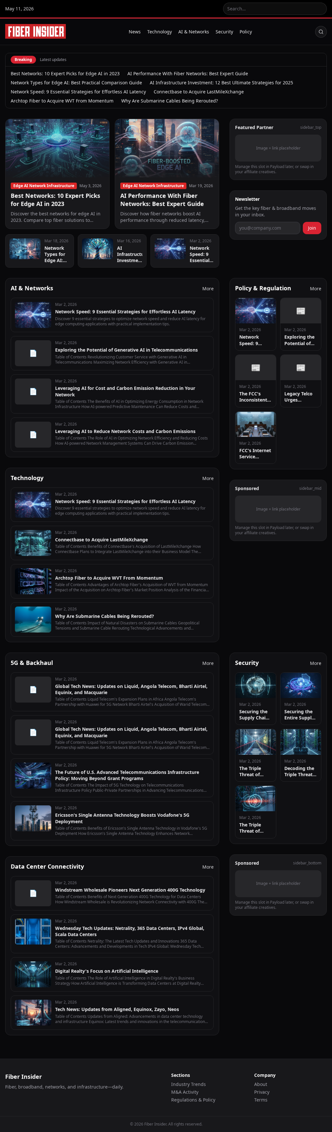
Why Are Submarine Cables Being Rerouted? (169, 101)
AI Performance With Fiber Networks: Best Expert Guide (187, 73)
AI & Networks (193, 32)
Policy (246, 32)
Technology (159, 32)
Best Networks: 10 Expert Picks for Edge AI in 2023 (65, 73)
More (208, 288)
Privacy (261, 1092)
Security (224, 32)
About (260, 1084)
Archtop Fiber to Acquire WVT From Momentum (62, 101)
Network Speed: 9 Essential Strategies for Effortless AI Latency (78, 92)
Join (312, 228)
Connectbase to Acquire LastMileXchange (199, 92)
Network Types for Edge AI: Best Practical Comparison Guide (76, 82)
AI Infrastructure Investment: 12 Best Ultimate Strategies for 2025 (221, 82)
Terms (260, 1100)
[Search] (321, 32)
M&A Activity (184, 1092)
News (135, 32)
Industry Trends (188, 1084)
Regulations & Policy (193, 1100)
